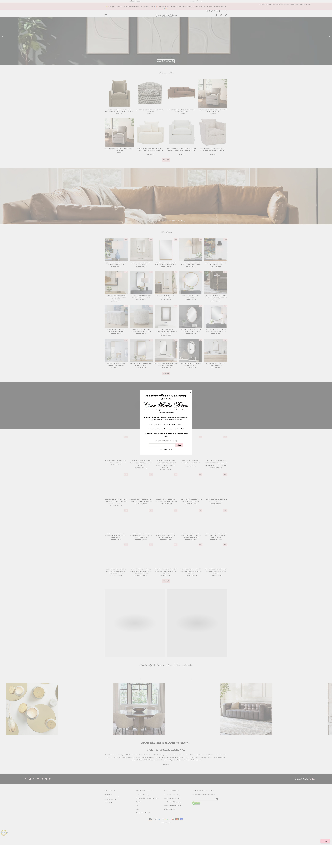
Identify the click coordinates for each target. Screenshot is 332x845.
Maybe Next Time (166, 449)
